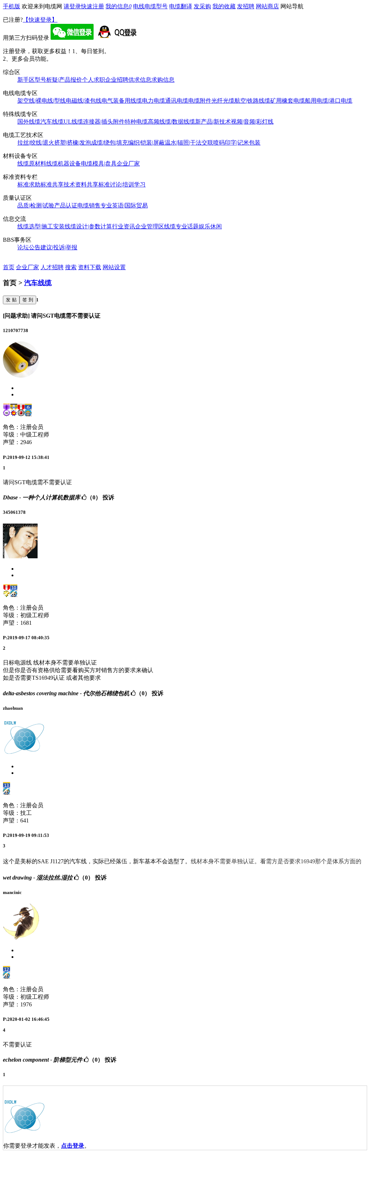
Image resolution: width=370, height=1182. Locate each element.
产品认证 (65, 205)
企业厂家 (128, 163)
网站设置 (114, 267)
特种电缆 (136, 122)
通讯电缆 (176, 101)
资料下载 (89, 267)
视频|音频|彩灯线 (252, 122)
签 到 (27, 299)
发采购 (202, 6)
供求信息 (139, 80)
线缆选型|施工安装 (41, 226)
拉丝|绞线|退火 (35, 142)
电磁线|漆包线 (84, 101)
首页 (8, 267)
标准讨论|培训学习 (122, 184)
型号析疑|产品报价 (58, 80)
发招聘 (245, 6)
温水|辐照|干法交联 (189, 142)
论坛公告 (28, 247)
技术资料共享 (81, 184)
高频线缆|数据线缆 (171, 122)
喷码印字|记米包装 (237, 142)
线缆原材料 (31, 163)
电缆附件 (199, 101)
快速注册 (92, 6)
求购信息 (163, 80)
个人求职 (93, 80)
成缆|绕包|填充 (109, 142)
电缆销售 (88, 205)
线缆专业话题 (181, 226)
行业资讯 (123, 226)
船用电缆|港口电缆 (328, 101)
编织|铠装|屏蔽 (146, 142)
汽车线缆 (52, 122)
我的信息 (119, 6)
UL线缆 (73, 122)
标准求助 (28, 184)
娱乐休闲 (210, 226)
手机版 (11, 6)
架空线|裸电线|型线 (41, 101)
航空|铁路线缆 (252, 101)
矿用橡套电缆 (287, 101)
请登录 (72, 6)
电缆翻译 (180, 6)
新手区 (26, 80)
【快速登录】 (40, 20)
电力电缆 (153, 101)
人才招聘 (52, 267)
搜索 (71, 267)
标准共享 (52, 184)
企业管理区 (149, 226)
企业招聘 (116, 80)
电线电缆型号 (150, 6)
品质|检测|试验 (35, 205)
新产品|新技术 (213, 122)
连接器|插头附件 (104, 122)
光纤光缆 (223, 101)
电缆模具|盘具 (99, 163)
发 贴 (11, 299)
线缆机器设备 (63, 163)
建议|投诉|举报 (58, 247)
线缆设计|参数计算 (88, 226)
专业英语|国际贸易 (124, 205)
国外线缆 (28, 122)
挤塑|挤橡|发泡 (72, 142)
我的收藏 (224, 6)
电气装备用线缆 (122, 101)
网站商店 (267, 6)
